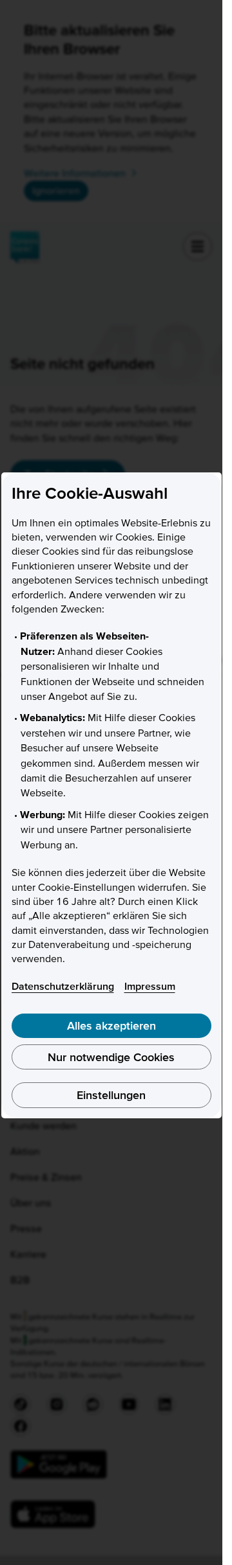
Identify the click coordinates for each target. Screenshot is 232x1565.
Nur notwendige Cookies (111, 1057)
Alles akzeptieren (111, 1025)
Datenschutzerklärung (63, 986)
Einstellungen (111, 1095)
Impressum (149, 986)
